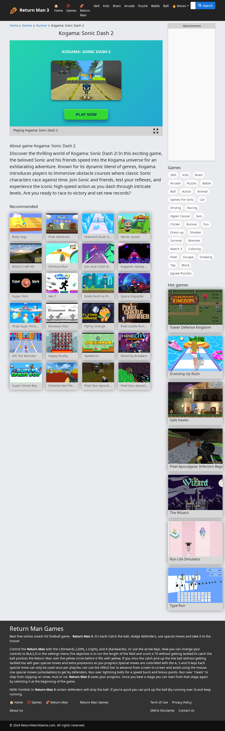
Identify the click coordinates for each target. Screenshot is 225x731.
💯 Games (71, 8)
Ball (166, 6)
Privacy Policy (182, 702)
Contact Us (186, 710)
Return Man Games (94, 702)
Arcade (129, 6)
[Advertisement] (191, 95)
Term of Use (159, 702)
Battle (155, 6)
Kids (106, 6)
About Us (16, 710)
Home (14, 25)
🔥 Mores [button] (179, 6)
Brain (117, 6)
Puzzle (143, 6)
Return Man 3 (34, 10)
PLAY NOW (86, 114)
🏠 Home (58, 8)
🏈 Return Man (85, 10)
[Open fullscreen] (156, 131)
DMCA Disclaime (162, 710)
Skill (97, 6)
